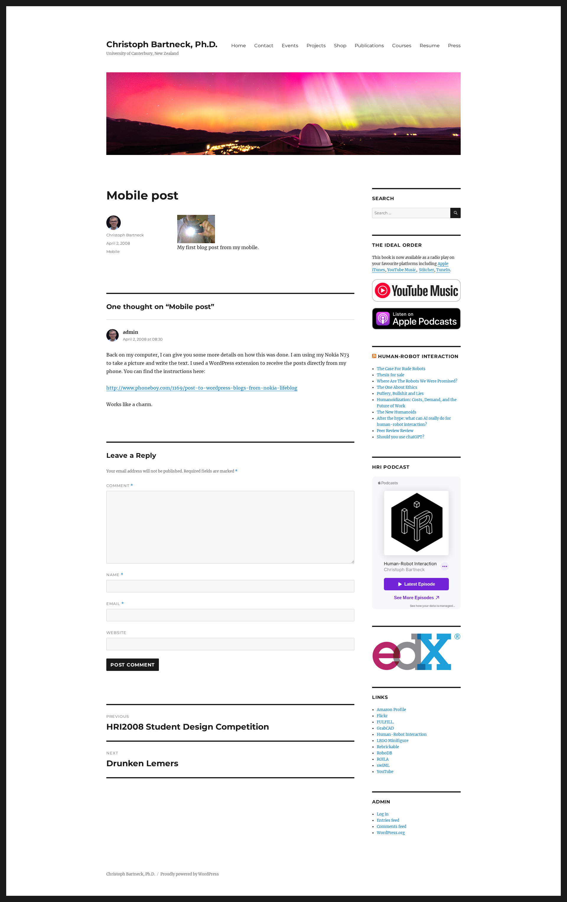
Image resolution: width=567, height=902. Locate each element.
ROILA (383, 759)
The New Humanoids (396, 412)
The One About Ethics (397, 387)
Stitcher (426, 269)
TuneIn (443, 269)
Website (116, 632)
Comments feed (391, 826)
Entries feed (388, 820)
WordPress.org (391, 832)
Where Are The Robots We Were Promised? (417, 381)
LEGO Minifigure (392, 740)
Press (454, 45)
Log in (383, 814)
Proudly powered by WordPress (189, 874)
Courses (401, 45)
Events (290, 45)
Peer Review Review (395, 430)
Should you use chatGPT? (400, 436)
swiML (383, 765)
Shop (340, 45)
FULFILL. (385, 722)
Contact (263, 45)
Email (115, 603)
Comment (119, 485)
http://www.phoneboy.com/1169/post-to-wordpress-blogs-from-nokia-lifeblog (201, 388)
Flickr (382, 715)
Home (238, 45)
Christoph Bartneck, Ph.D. (161, 44)
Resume (430, 45)
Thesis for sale (390, 375)
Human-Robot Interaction (418, 356)
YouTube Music (401, 269)
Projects (316, 45)
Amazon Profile (391, 709)
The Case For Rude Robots (401, 368)
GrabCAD (385, 728)
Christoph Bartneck (125, 235)
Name (114, 574)
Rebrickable (388, 746)
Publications (369, 45)
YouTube (385, 771)
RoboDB (384, 753)
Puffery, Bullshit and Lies (400, 393)
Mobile (113, 251)
